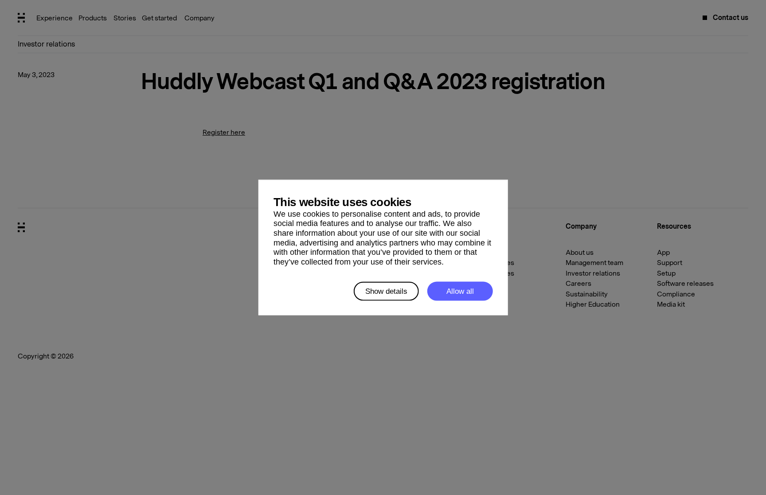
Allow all (460, 291)
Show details (386, 291)
